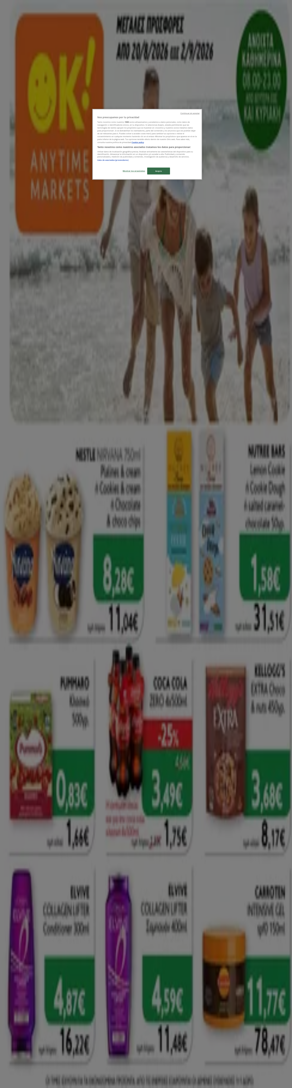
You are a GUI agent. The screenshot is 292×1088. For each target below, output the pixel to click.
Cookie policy (138, 142)
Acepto (158, 171)
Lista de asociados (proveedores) (113, 160)
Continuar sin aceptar (190, 113)
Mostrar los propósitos (134, 171)
